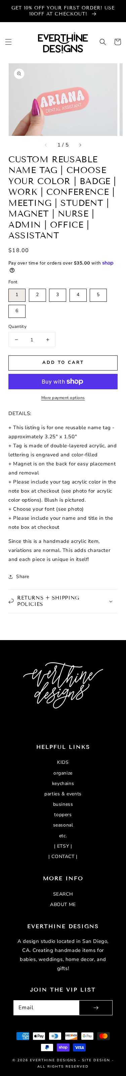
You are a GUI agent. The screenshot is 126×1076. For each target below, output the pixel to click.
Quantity (17, 327)
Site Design (96, 1060)
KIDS (63, 762)
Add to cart (63, 362)
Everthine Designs (53, 1060)
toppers (63, 814)
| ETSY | (63, 846)
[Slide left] (46, 145)
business (63, 804)
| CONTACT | (63, 856)
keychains (63, 783)
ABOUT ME (63, 904)
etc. (63, 836)
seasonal (63, 825)
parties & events (63, 794)
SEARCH (63, 894)
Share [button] (22, 576)
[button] (8, 42)
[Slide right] (80, 145)
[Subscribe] (96, 1007)
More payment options (63, 397)
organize (63, 773)
